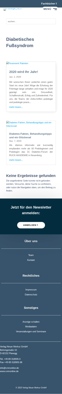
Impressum (31, 289)
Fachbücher (48, 3)
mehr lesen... (16, 107)
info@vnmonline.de (9, 368)
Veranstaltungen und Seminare (31, 331)
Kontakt (31, 260)
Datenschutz (31, 294)
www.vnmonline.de (9, 371)
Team (31, 255)
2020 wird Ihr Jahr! (23, 72)
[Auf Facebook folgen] (6, 3)
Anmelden (29, 225)
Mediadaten (31, 326)
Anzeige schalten (31, 321)
